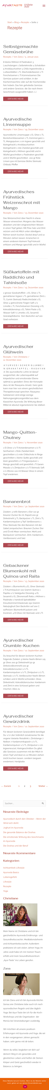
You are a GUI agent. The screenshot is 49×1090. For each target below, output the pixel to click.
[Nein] (46, 1084)
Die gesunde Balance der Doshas (19, 832)
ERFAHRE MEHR (16, 98)
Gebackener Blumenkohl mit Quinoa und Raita (21, 571)
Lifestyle (7, 882)
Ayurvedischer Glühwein (18, 349)
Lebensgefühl (10, 877)
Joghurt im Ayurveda (13, 827)
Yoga (5, 891)
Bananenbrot (16, 501)
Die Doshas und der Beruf (15, 846)
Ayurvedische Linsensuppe (17, 121)
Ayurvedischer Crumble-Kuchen (21, 642)
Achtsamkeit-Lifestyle (13, 868)
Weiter (43, 786)
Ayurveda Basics (11, 872)
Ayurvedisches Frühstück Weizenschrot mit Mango (21, 200)
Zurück (6, 786)
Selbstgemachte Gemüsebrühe (20, 49)
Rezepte (7, 57)
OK (25, 1087)
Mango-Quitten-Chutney (20, 434)
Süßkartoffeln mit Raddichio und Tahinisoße (21, 277)
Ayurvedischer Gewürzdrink (18, 718)
